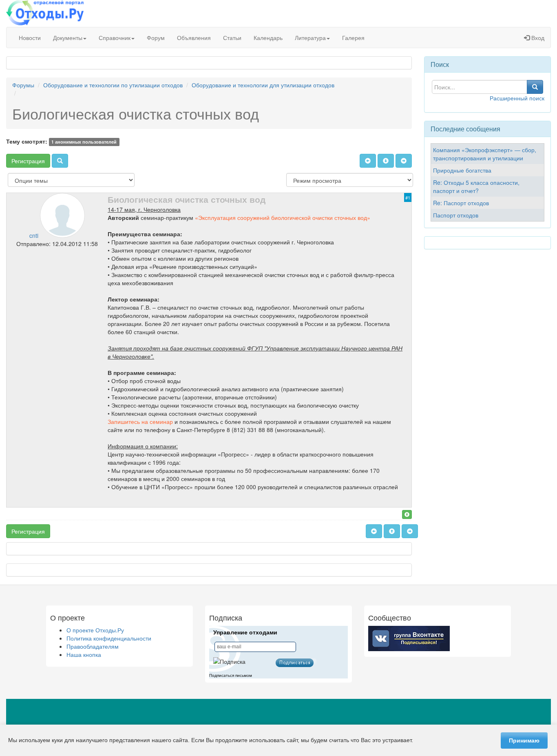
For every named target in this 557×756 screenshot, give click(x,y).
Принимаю (524, 740)
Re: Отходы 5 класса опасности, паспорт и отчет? (476, 186)
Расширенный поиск (517, 98)
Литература (310, 37)
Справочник (114, 37)
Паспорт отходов (455, 215)
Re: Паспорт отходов (461, 203)
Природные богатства (462, 170)
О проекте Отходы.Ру (95, 630)
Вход (537, 37)
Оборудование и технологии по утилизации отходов (113, 85)
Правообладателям (92, 646)
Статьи (232, 37)
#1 (407, 197)
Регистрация (28, 161)
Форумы (23, 85)
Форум (156, 37)
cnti (33, 235)
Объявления (194, 37)
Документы (67, 37)
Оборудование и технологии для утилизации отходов (263, 85)
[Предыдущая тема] (368, 161)
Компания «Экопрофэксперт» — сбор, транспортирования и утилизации (484, 154)
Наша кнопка (83, 654)
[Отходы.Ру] (45, 13)
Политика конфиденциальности (108, 638)
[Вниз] (386, 161)
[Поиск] (60, 161)
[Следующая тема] (404, 161)
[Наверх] (407, 514)
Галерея (353, 37)
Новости (30, 37)
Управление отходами (245, 632)
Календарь (268, 37)
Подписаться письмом (230, 675)
